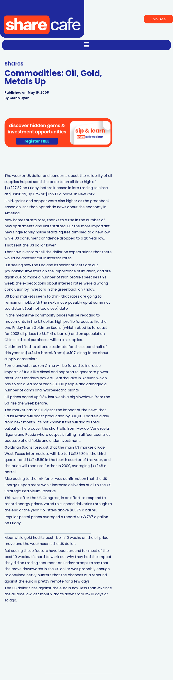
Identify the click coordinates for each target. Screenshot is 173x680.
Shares (14, 63)
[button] (86, 45)
